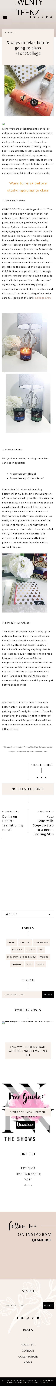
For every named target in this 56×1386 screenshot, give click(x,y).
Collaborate (28, 1356)
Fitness (31, 950)
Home (28, 1362)
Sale (41, 950)
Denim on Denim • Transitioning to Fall (12, 823)
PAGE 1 (28, 1179)
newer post (12, 812)
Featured (17, 950)
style (30, 964)
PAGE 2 (28, 1185)
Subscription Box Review (21, 957)
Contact (28, 1350)
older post (44, 812)
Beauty (11, 942)
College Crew (43, 297)
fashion (44, 957)
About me (28, 1344)
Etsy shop (28, 1168)
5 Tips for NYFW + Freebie (28, 1112)
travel (40, 964)
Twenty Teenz (17, 1380)
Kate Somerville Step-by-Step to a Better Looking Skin (43, 825)
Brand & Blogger (28, 1174)
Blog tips (25, 942)
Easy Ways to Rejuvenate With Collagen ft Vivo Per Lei (28, 1051)
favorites (17, 964)
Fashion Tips (41, 942)
